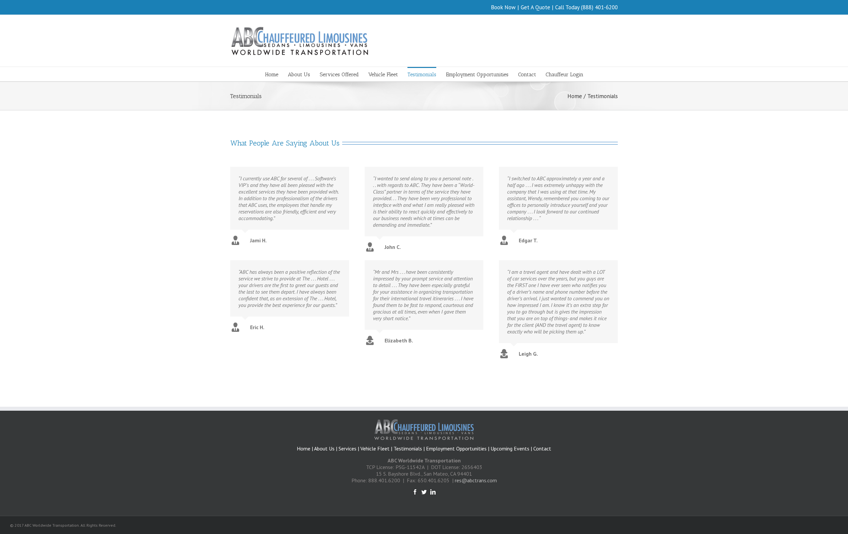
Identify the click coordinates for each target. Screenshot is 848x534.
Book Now (503, 7)
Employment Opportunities (456, 448)
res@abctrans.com (476, 480)
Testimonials (408, 448)
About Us (325, 448)
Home (303, 448)
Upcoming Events (510, 448)
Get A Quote (535, 7)
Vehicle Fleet (375, 448)
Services (347, 448)
